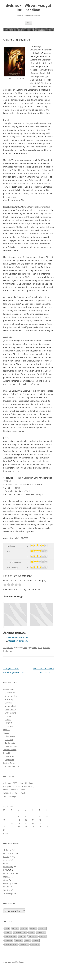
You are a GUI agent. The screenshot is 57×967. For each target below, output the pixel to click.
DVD (25, 647)
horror (43, 936)
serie (27, 940)
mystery (19, 940)
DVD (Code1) (8, 873)
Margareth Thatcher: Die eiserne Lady (18, 786)
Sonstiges (9, 726)
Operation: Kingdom (18, 641)
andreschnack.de (12, 766)
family (36, 940)
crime (31, 932)
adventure (41, 932)
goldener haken (11, 944)
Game (5, 880)
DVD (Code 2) (10, 709)
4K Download (10, 706)
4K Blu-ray (7, 850)
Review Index (8, 689)
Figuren (6, 729)
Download (9, 703)
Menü (28, 23)
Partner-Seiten (9, 763)
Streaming (9, 699)
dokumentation (20, 932)
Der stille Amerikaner (18, 637)
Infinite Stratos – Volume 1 (14, 789)
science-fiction (10, 936)
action (33, 928)
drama (34, 647)
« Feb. (5, 833)
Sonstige (6, 890)
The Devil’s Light (9, 796)
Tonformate (10, 743)
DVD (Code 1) (10, 713)
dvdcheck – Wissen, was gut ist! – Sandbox (28, 7)
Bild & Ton (9, 739)
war (11, 651)
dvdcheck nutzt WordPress (13, 962)
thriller (6, 651)
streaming (35, 944)
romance (46, 647)
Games (8, 719)
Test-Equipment (9, 749)
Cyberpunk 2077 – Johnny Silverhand (18, 783)
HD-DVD (8, 723)
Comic (5, 863)
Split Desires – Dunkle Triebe (14, 793)
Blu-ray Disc (10, 692)
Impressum (9, 759)
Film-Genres (10, 736)
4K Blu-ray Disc (11, 696)
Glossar (6, 733)
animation (32, 936)
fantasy (22, 936)
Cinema (8, 716)
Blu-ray (6, 856)
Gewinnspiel (8, 883)
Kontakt (6, 753)
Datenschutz (10, 756)
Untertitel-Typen (12, 746)
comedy (42, 928)
